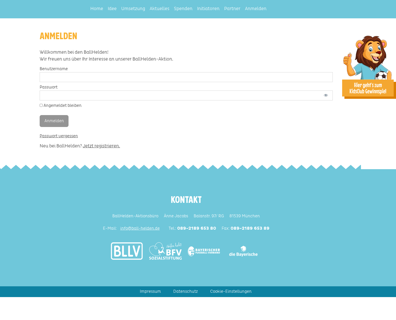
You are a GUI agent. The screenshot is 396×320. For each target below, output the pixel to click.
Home (96, 8)
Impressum (150, 292)
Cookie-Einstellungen (231, 292)
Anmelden (256, 8)
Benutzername (54, 69)
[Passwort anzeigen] (326, 95)
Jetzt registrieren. (101, 146)
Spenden (183, 8)
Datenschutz (185, 292)
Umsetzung (133, 8)
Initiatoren (208, 8)
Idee (112, 8)
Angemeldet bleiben (62, 106)
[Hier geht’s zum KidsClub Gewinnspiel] (368, 57)
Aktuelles (159, 8)
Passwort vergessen (59, 136)
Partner (232, 8)
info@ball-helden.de (140, 228)
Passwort (49, 87)
